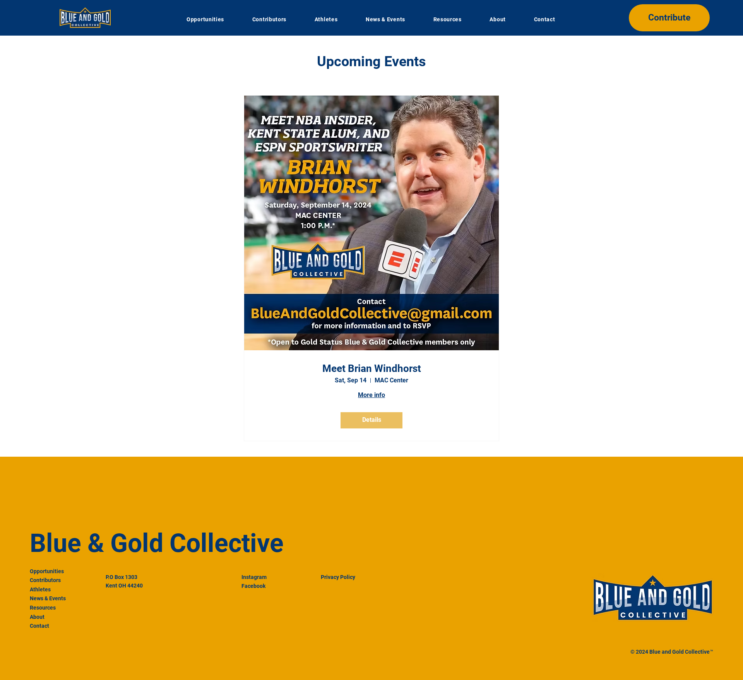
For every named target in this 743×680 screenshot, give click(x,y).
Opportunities (47, 571)
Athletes (40, 589)
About (37, 617)
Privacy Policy (338, 577)
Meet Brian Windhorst (371, 368)
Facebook (253, 586)
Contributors (45, 580)
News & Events (48, 598)
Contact (39, 626)
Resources (43, 608)
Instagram (254, 577)
